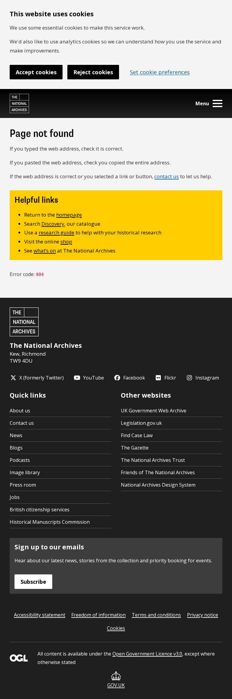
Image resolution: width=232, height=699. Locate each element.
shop (66, 241)
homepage (69, 214)
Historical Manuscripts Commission (50, 522)
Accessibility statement (39, 615)
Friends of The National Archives (158, 472)
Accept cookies (36, 72)
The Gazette (135, 447)
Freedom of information (98, 615)
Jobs (15, 497)
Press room (23, 484)
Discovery (52, 223)
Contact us (22, 423)
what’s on (45, 250)
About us (20, 410)
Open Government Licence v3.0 (147, 653)
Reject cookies (93, 72)
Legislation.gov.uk (141, 423)
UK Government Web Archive (153, 410)
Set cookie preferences (160, 72)
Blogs (16, 447)
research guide (56, 232)
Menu (202, 103)
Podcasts (20, 460)
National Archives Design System (158, 484)
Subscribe (33, 581)
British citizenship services (39, 509)
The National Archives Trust (153, 460)
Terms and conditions (156, 615)
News (16, 435)
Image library (25, 472)
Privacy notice (202, 615)
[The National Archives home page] (19, 103)
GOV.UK (116, 685)
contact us (166, 176)
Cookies (116, 628)
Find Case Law (137, 435)
